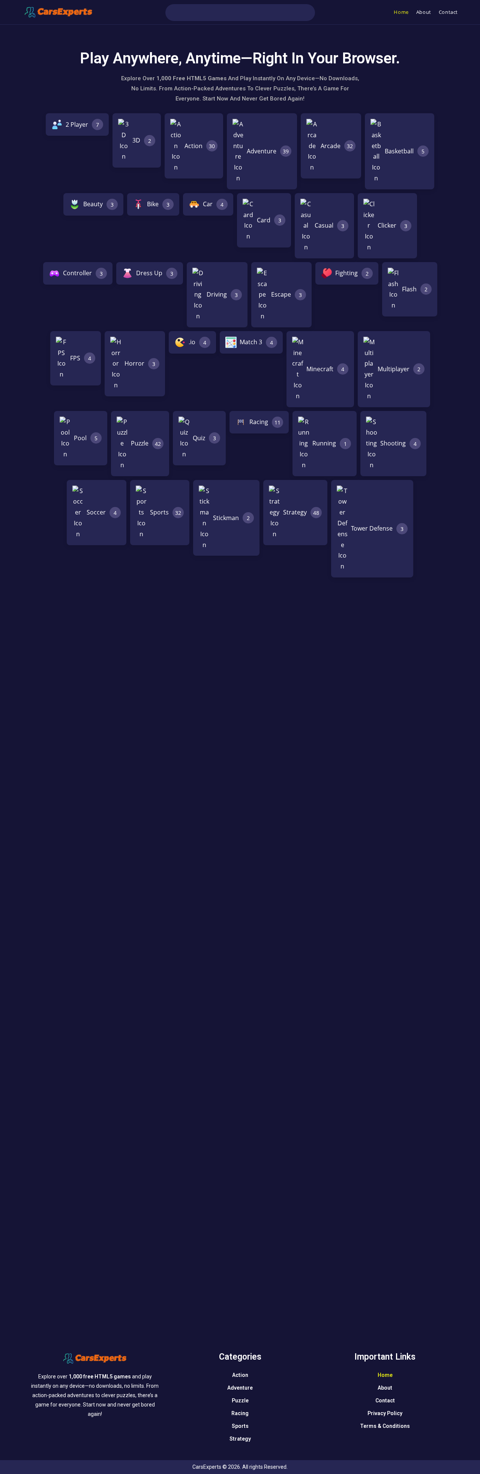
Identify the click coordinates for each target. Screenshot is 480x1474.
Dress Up (154, 273)
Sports (165, 512)
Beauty (98, 204)
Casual (329, 225)
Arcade (337, 146)
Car (213, 204)
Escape (286, 294)
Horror (139, 363)
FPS (80, 358)
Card (269, 220)
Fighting (352, 273)
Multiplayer (399, 369)
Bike (158, 204)
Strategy (301, 512)
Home (385, 1375)
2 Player (82, 124)
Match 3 (256, 342)
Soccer (102, 512)
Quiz (204, 438)
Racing (264, 422)
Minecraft (325, 369)
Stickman (231, 518)
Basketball (404, 151)
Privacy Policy (385, 1413)
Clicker (392, 225)
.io (197, 342)
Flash (415, 289)
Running (329, 443)
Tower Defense (377, 528)
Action (199, 146)
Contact (385, 1401)
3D (141, 140)
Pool (86, 438)
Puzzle (146, 443)
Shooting (398, 443)
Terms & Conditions (385, 1426)
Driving (222, 294)
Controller (83, 273)
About (385, 1388)
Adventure (268, 151)
